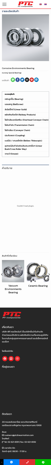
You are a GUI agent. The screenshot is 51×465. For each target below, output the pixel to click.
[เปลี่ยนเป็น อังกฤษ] (40, 4)
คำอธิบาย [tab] (7, 168)
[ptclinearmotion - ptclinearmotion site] (25, 4)
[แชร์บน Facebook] (17, 80)
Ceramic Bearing (38, 285)
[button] (4, 4)
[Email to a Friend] (27, 80)
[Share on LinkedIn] (36, 80)
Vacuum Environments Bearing (13, 289)
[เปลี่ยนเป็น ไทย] (45, 4)
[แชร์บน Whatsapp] (13, 80)
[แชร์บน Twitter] (22, 80)
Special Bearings (15, 73)
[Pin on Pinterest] (32, 80)
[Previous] (2, 280)
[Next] (48, 280)
